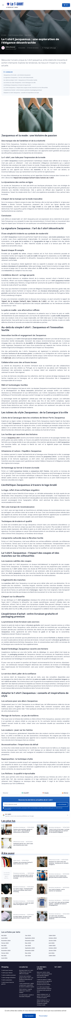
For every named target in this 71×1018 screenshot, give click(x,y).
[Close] (55, 504)
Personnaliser (43, 1016)
